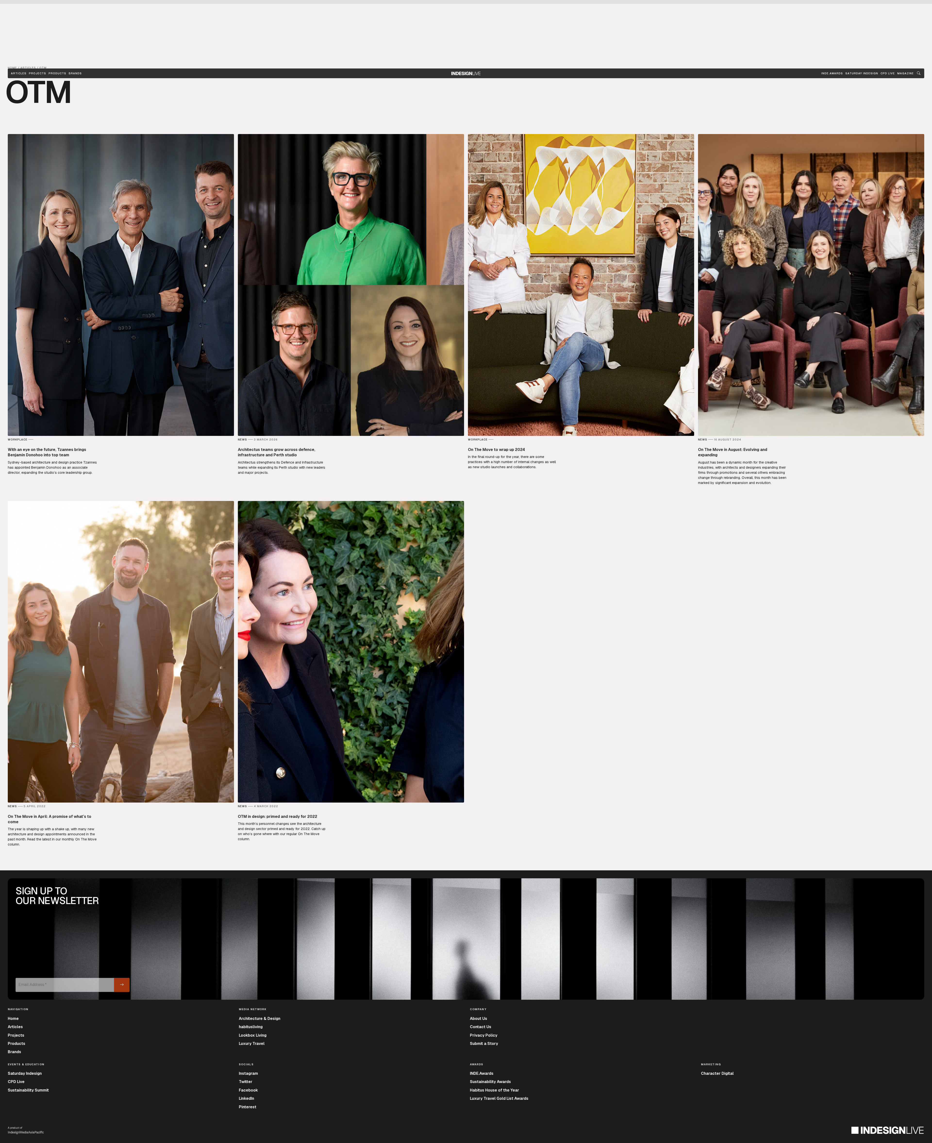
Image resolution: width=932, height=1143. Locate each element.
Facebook (248, 1090)
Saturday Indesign (25, 1073)
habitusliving (251, 1026)
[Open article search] (918, 73)
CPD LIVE (888, 73)
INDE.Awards (481, 1073)
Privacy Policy (483, 1035)
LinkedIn (246, 1098)
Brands (75, 73)
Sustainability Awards (490, 1081)
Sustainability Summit (28, 1090)
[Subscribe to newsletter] (122, 985)
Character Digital (717, 1073)
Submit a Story (484, 1043)
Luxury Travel (252, 1043)
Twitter (245, 1081)
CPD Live (16, 1081)
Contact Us (480, 1026)
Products (57, 73)
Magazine (905, 73)
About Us (478, 1018)
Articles (18, 73)
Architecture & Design (259, 1018)
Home (13, 1018)
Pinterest (247, 1106)
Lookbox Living (252, 1035)
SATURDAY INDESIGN (861, 73)
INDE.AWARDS (832, 73)
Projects (37, 73)
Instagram (248, 1073)
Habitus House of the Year (494, 1090)
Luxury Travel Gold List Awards (499, 1098)
